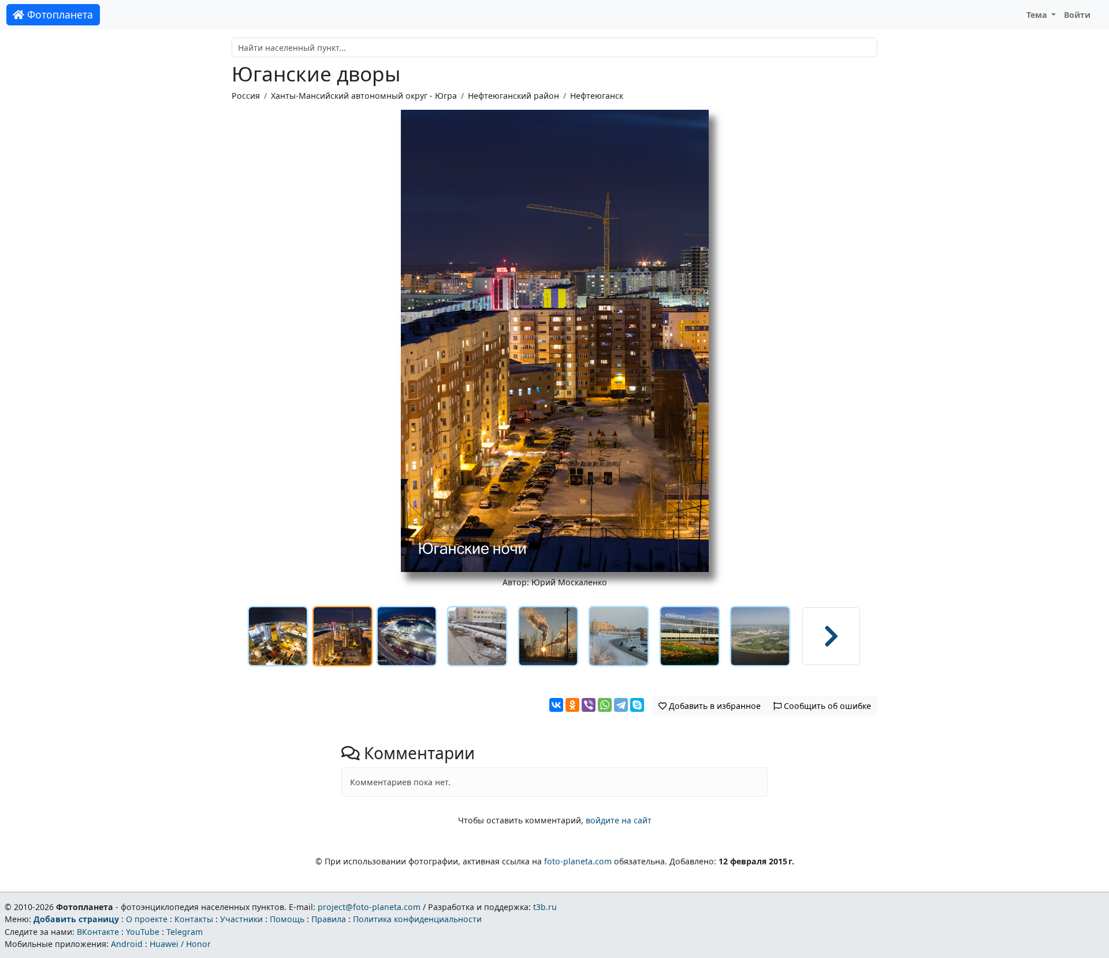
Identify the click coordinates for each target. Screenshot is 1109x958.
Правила (328, 919)
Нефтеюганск (596, 95)
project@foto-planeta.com (369, 906)
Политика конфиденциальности (417, 919)
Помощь (287, 919)
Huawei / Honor (180, 943)
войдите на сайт (619, 820)
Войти (1077, 14)
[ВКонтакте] (556, 705)
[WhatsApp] (605, 705)
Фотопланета (58, 14)
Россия (246, 95)
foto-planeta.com (578, 861)
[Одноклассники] (572, 705)
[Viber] (589, 705)
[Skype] (637, 705)
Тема (1038, 14)
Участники (241, 919)
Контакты (193, 919)
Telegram (184, 931)
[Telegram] (621, 705)
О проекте (147, 919)
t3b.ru (545, 906)
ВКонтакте (98, 931)
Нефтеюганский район (513, 95)
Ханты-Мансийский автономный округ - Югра (364, 95)
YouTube (142, 931)
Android (127, 943)
